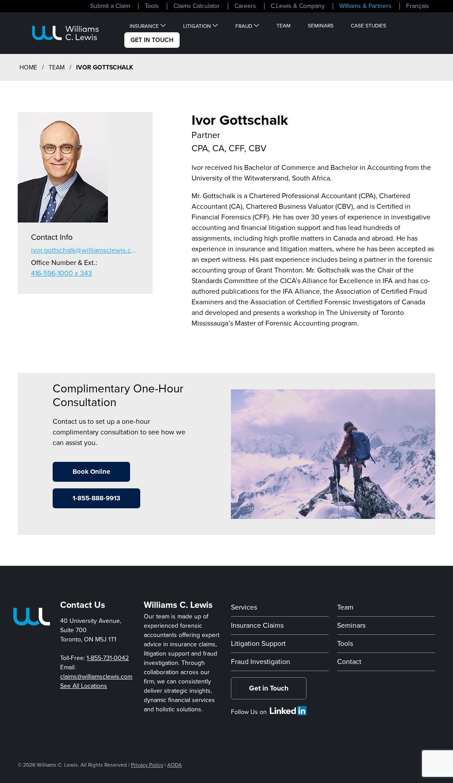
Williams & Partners (365, 6)
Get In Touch (152, 40)
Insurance (144, 26)
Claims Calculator (196, 6)
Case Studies (368, 26)
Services (244, 607)
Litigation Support (258, 643)
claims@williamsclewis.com (96, 676)
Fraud (243, 26)
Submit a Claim (110, 6)
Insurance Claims (257, 625)
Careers (245, 6)
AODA (174, 765)
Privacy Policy (147, 765)
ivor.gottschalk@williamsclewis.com (85, 250)
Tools (152, 6)
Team (283, 26)
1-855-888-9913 (96, 498)
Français (417, 6)
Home (28, 67)
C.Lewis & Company (298, 6)
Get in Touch (268, 688)
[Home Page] (65, 33)
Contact (349, 661)
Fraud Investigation (260, 661)
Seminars (321, 26)
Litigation (197, 26)
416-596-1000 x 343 (61, 273)
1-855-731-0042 (108, 658)
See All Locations (83, 686)
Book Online (91, 472)
